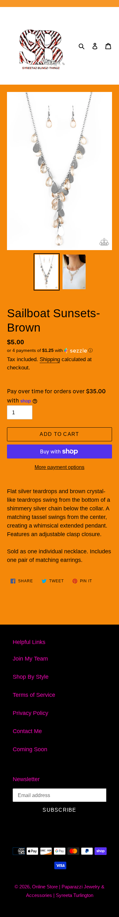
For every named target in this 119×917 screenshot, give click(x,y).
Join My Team (30, 658)
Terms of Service (34, 695)
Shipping (50, 359)
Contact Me (27, 731)
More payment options (59, 467)
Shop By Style (31, 677)
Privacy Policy (30, 713)
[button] (50, 350)
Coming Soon (30, 749)
